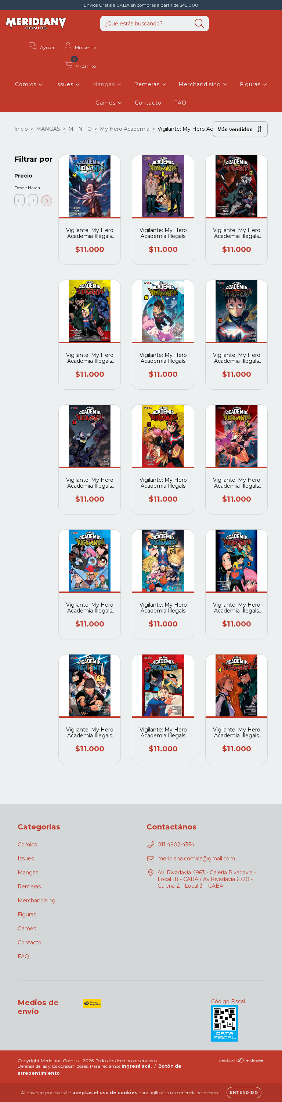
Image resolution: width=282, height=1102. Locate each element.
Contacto (148, 102)
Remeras (148, 84)
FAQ (180, 102)
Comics (26, 84)
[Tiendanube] (241, 1061)
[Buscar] (199, 23)
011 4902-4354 (176, 844)
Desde (19, 187)
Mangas (104, 84)
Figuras (251, 84)
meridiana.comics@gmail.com (196, 858)
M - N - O (80, 129)
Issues (65, 84)
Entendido (244, 1092)
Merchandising (200, 84)
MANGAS (48, 129)
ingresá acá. (137, 1066)
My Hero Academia (124, 129)
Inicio (21, 129)
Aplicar (46, 200)
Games (106, 102)
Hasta (33, 187)
